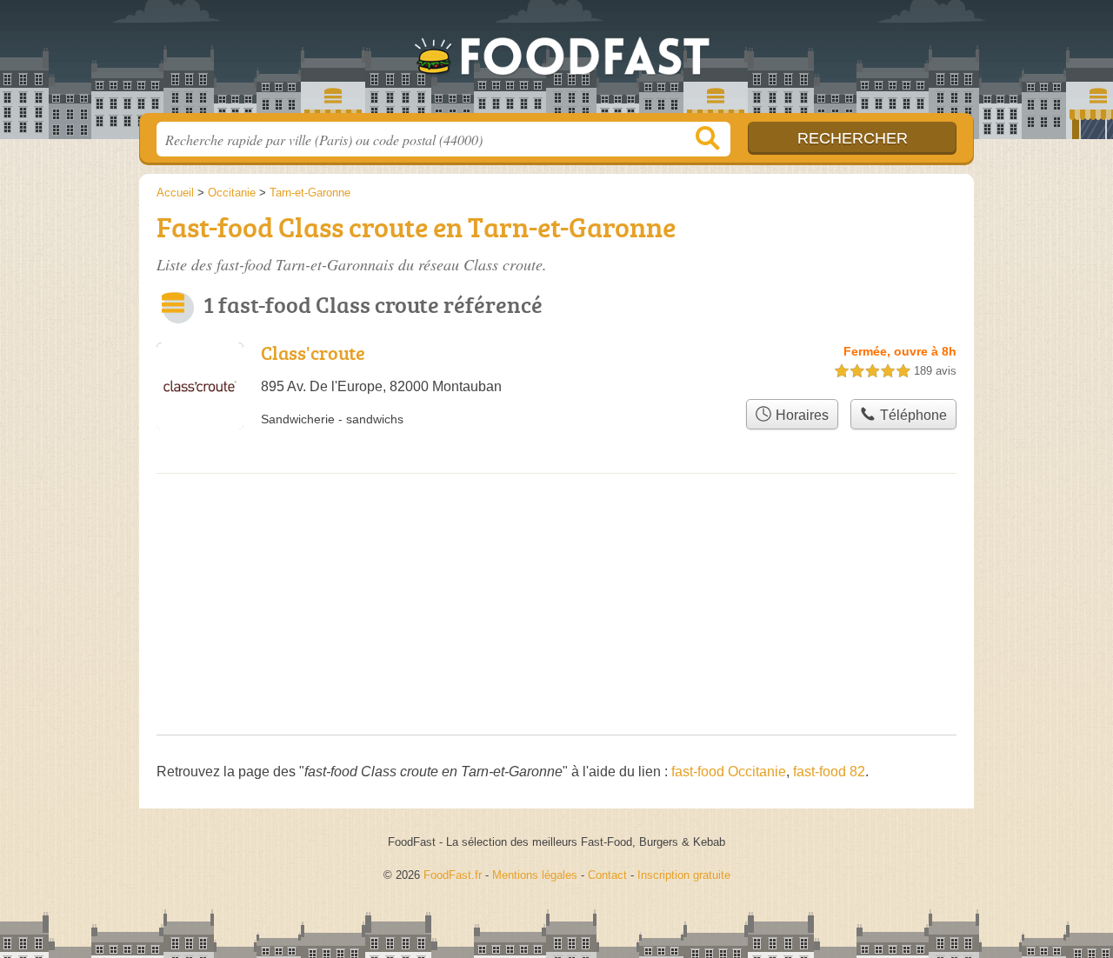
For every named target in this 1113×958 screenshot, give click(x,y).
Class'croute (313, 352)
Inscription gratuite (683, 874)
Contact (607, 874)
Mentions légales (534, 874)
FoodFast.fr (556, 61)
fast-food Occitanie (728, 771)
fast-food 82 (829, 771)
